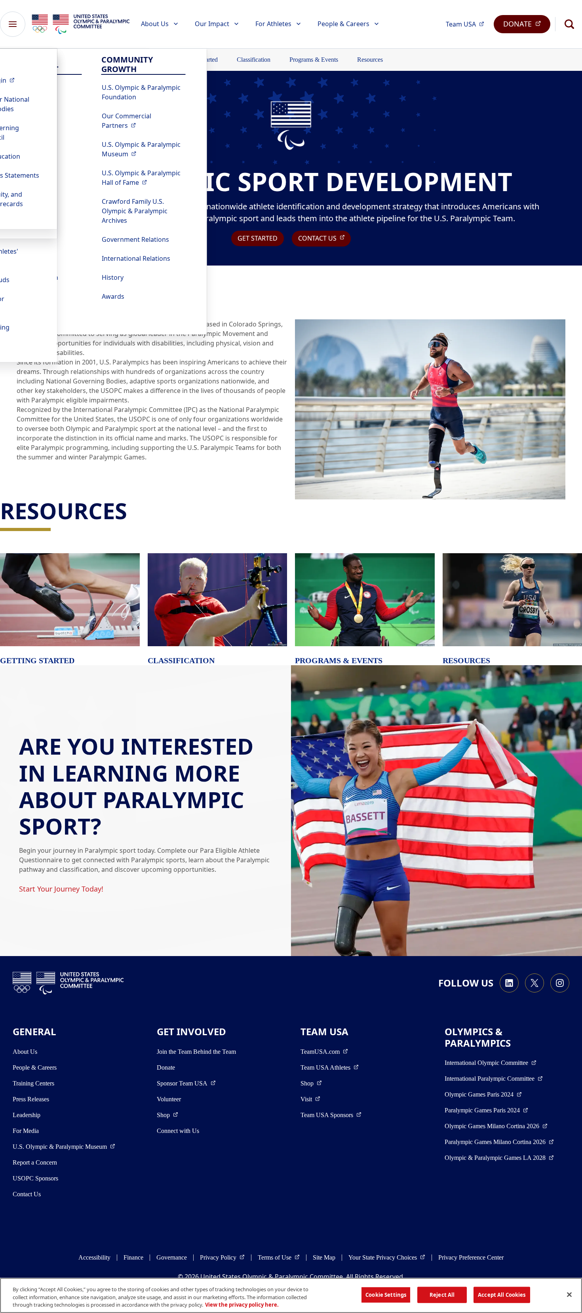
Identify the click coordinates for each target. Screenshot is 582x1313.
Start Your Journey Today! (61, 889)
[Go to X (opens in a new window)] (534, 982)
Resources (370, 59)
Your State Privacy (386, 1257)
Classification (253, 59)
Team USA (330, 1067)
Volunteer (169, 1099)
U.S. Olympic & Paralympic (144, 149)
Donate (166, 1067)
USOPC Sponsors (35, 1178)
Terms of (279, 1257)
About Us (155, 23)
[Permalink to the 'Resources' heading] (135, 510)
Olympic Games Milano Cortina (496, 1125)
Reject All (442, 1294)
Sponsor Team (186, 1083)
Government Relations (135, 239)
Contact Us (27, 1194)
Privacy (222, 1257)
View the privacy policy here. (242, 1304)
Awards (113, 296)
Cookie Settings (385, 1294)
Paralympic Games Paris (486, 1110)
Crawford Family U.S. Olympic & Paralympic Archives (134, 211)
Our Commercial (144, 121)
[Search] (569, 24)
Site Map (324, 1257)
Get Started (258, 238)
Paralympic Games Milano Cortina (499, 1141)
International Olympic (490, 1062)
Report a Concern (35, 1162)
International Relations (136, 258)
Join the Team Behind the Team (196, 1051)
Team (467, 23)
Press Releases (31, 1099)
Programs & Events (313, 59)
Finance (133, 1257)
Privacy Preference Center (471, 1257)
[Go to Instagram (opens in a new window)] (559, 982)
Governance (171, 1257)
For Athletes (273, 23)
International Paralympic (494, 1078)
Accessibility (94, 1257)
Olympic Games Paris (483, 1094)
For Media (26, 1130)
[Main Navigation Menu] (12, 24)
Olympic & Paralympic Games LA (499, 1157)
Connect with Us (178, 1130)
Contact (324, 238)
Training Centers (33, 1083)
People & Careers (343, 23)
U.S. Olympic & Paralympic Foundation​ (141, 92)
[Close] (569, 1294)
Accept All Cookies (501, 1294)
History (113, 277)
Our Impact (212, 23)
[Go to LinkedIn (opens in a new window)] (509, 982)
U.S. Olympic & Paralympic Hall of (144, 178)
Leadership (26, 1115)
